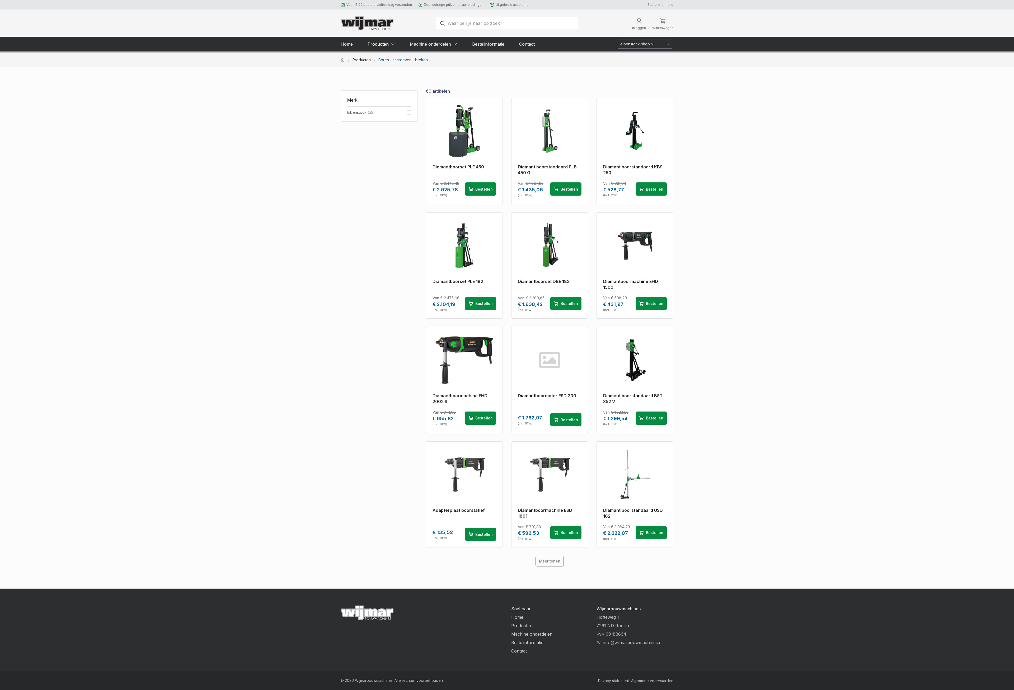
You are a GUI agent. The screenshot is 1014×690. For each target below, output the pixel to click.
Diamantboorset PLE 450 (458, 166)
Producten (362, 60)
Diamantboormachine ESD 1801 (545, 513)
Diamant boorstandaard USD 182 (633, 513)
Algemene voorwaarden (652, 680)
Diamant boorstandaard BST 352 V (633, 398)
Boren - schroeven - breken (403, 60)
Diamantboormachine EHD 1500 (630, 284)
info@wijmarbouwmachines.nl (633, 642)
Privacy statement (613, 680)
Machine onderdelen (531, 634)
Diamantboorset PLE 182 (458, 281)
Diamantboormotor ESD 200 (547, 395)
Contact (519, 651)
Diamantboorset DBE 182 (544, 281)
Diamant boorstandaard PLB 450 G (547, 169)
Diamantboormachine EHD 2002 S (460, 398)
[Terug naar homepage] (367, 23)
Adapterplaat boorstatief (459, 510)
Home (517, 617)
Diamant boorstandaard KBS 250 (633, 169)
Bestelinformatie (660, 5)
